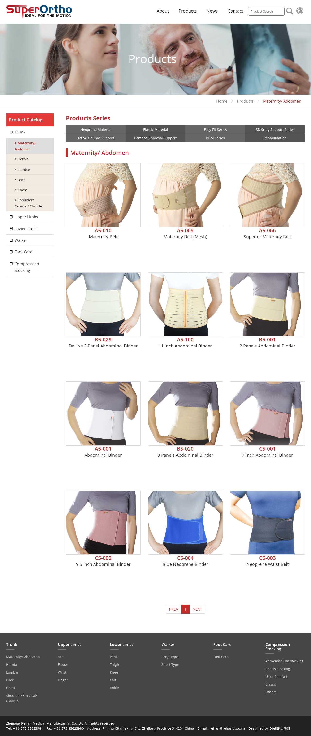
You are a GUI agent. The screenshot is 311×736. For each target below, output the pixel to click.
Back (21, 179)
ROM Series (215, 138)
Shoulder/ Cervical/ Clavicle (28, 203)
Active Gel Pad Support (95, 138)
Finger (63, 680)
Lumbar (24, 169)
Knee (114, 672)
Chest (22, 190)
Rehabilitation (275, 138)
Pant (113, 656)
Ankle (114, 688)
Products (188, 11)
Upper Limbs (26, 217)
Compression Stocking (27, 267)
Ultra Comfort (276, 676)
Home (221, 101)
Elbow (63, 664)
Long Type (170, 656)
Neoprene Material (95, 129)
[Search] (290, 10)
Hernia (23, 159)
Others (270, 692)
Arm (61, 656)
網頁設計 (284, 728)
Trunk (20, 132)
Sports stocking (277, 668)
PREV (173, 609)
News (212, 11)
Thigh (114, 664)
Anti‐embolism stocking (284, 661)
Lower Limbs (26, 228)
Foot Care (23, 252)
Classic (270, 684)
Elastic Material (155, 129)
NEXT (197, 609)
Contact (235, 11)
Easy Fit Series (215, 129)
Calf (113, 680)
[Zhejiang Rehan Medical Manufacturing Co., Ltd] (39, 12)
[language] (300, 11)
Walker (21, 240)
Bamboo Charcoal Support (155, 138)
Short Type (170, 664)
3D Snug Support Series (275, 129)
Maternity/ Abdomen (25, 146)
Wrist (62, 672)
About (163, 11)
